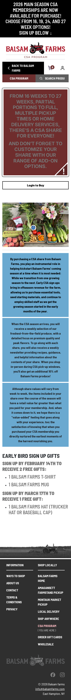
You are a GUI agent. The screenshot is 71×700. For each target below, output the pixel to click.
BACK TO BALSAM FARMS (23, 68)
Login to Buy (35, 185)
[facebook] (52, 674)
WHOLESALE (46, 644)
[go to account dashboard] (62, 68)
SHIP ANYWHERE (48, 618)
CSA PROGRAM (19, 78)
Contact (12, 590)
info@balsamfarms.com (50, 689)
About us (12, 583)
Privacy (12, 609)
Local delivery (49, 611)
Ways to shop (15, 576)
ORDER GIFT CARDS (50, 637)
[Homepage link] (35, 50)
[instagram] (62, 674)
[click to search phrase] (41, 78)
